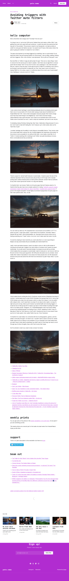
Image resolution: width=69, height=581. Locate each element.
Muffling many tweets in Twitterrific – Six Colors (24, 391)
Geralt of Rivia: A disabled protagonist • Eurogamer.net (26, 472)
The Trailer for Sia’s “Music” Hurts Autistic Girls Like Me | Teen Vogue (30, 458)
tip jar (43, 440)
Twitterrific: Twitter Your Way (19, 366)
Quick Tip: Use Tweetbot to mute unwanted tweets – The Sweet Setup (30, 388)
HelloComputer (14, 11)
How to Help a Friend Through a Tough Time (24, 470)
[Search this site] (51, 3)
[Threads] (33, 563)
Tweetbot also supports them (47, 189)
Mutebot (14, 384)
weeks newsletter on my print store (40, 421)
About (9, 3)
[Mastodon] (36, 563)
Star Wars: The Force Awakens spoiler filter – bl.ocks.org (27, 398)
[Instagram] (38, 563)
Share (55, 22)
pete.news (34, 3)
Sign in (55, 3)
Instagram (31, 569)
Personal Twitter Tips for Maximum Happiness (24, 396)
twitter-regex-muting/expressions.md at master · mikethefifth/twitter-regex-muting (33, 377)
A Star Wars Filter (16, 393)
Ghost (64, 569)
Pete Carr (17, 22)
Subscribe (62, 3)
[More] (13, 3)
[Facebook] (30, 563)
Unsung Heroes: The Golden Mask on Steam (24, 463)
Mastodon (38, 569)
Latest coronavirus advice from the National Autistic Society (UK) (27, 491)
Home (4, 3)
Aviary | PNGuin (16, 370)
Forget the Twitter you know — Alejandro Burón (24, 400)
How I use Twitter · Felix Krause (20, 386)
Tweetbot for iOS (16, 368)
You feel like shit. (16, 461)
